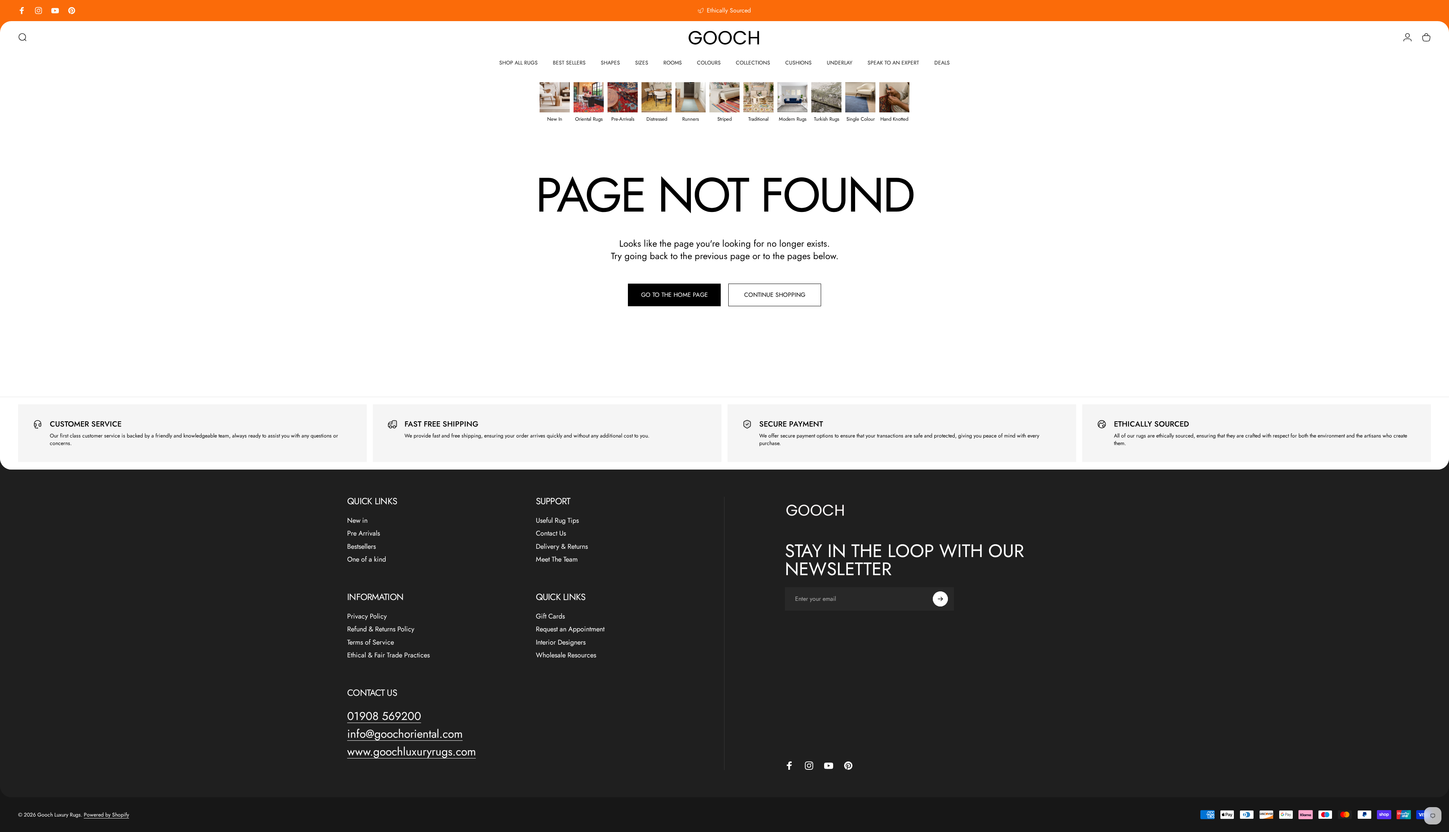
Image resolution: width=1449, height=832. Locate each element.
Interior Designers (561, 642)
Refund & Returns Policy (380, 629)
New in (357, 520)
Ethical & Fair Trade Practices (388, 655)
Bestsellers (361, 546)
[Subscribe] (940, 598)
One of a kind (366, 559)
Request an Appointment (570, 629)
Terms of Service (370, 642)
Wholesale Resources (566, 655)
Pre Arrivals (363, 533)
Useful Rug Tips (557, 520)
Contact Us (551, 533)
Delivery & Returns (562, 546)
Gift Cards (550, 616)
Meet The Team (557, 559)
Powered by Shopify (106, 814)
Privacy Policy (367, 616)
